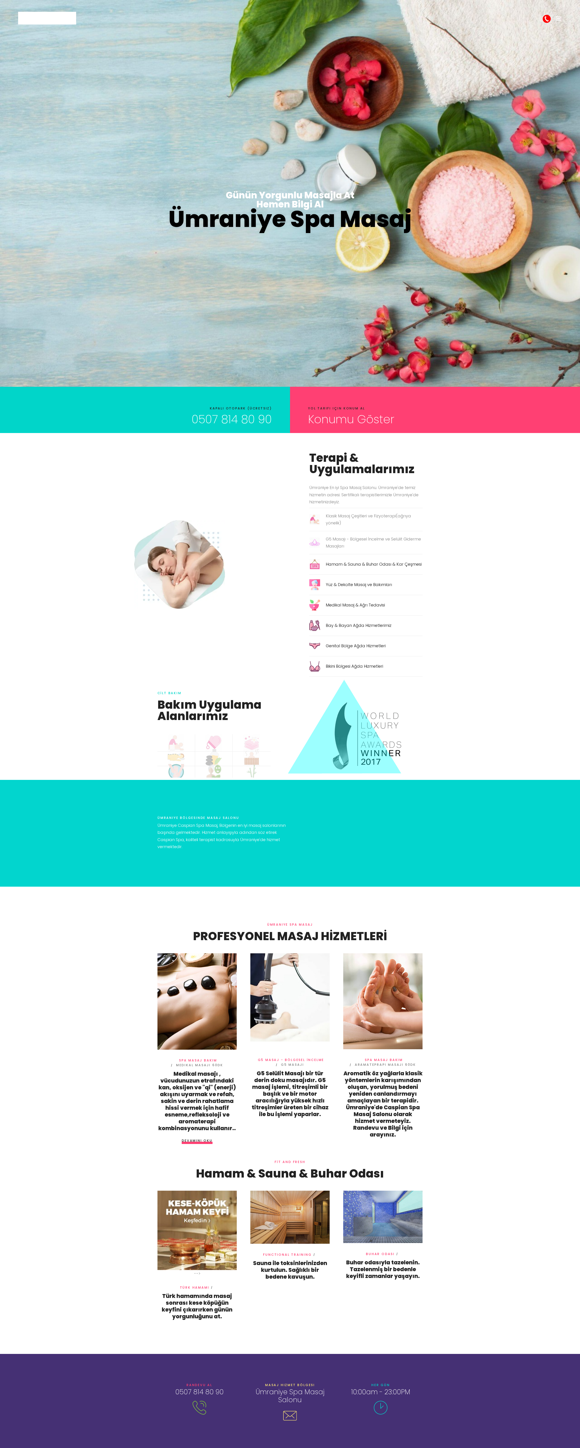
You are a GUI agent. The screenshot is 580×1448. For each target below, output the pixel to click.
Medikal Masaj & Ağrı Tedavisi (355, 605)
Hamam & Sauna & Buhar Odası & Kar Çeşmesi (374, 564)
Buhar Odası (380, 1254)
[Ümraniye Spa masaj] (47, 18)
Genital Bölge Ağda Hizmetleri (356, 646)
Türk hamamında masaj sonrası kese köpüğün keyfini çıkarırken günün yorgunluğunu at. (197, 1306)
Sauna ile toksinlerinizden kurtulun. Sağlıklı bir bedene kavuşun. (290, 1269)
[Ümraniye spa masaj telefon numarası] (547, 18)
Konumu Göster (351, 419)
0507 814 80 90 (232, 419)
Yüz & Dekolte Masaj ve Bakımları (359, 584)
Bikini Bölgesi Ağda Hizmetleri (354, 666)
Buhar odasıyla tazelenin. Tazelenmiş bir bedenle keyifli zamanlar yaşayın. (383, 1269)
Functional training (287, 1254)
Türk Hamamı (194, 1287)
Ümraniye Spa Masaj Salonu (290, 1396)
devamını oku (197, 1140)
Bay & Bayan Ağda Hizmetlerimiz (359, 625)
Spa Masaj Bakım (198, 1060)
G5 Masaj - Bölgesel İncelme (291, 1060)
